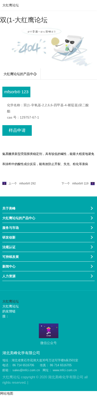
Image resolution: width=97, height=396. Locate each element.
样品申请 (17, 130)
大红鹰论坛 (10, 5)
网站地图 (6, 393)
